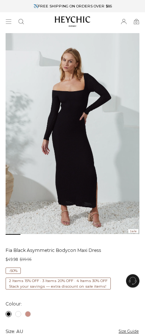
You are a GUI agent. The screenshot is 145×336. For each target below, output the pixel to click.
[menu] (9, 22)
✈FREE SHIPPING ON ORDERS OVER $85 (72, 6)
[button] (21, 22)
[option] (72, 6)
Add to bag (91, 314)
